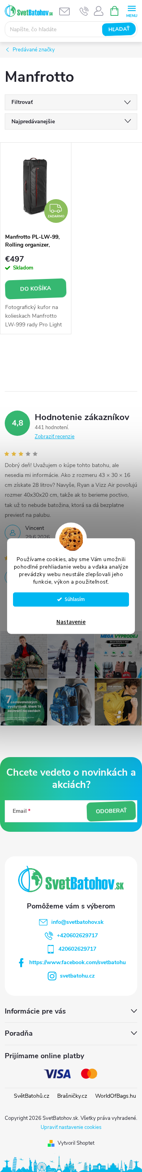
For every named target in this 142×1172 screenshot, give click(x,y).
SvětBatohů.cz (31, 1096)
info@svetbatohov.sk (77, 922)
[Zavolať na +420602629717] (84, 11)
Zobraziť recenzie (55, 436)
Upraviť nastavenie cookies (71, 1127)
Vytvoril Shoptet (76, 1143)
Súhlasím (75, 599)
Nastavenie (71, 622)
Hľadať (119, 29)
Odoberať (111, 811)
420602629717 (77, 949)
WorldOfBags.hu (115, 1096)
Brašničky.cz (72, 1096)
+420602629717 (77, 935)
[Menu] (131, 10)
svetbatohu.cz (77, 976)
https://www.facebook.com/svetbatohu (77, 962)
